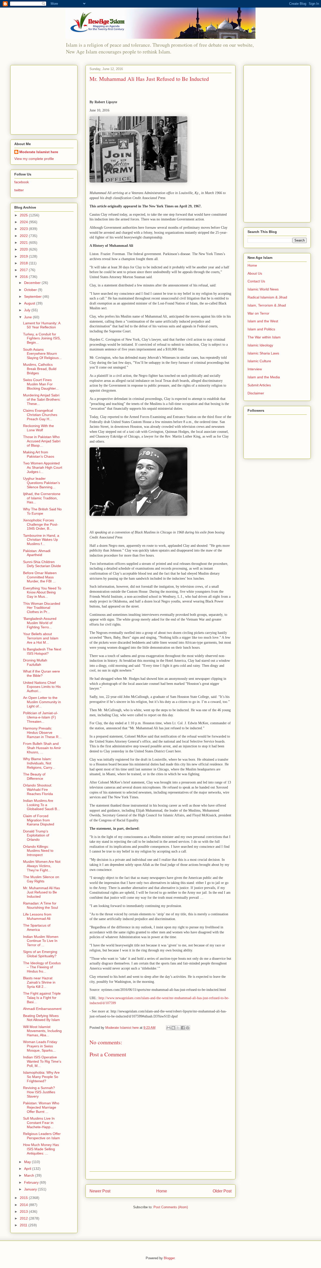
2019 (24, 256)
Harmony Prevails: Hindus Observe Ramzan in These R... (42, 732)
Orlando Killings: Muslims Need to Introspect (38, 850)
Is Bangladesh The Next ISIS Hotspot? (42, 651)
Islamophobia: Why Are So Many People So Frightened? (41, 1076)
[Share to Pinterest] (187, 1027)
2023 (24, 229)
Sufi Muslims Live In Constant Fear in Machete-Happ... (39, 1122)
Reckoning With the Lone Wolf (38, 428)
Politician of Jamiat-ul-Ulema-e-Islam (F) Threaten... (40, 717)
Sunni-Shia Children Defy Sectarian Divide (42, 564)
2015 (24, 1198)
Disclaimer (256, 393)
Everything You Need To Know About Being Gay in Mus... (42, 592)
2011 (24, 1225)
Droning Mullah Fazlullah (35, 662)
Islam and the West (263, 321)
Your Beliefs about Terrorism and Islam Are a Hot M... (40, 638)
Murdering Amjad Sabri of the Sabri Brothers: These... (42, 399)
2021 (24, 242)
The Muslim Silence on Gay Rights (41, 879)
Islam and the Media (264, 377)
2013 (24, 1212)
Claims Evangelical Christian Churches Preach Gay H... (40, 414)
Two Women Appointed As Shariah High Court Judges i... (42, 467)
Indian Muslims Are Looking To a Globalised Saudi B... (41, 805)
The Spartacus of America (36, 927)
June (28, 317)
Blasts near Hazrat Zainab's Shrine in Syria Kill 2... (39, 982)
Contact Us (256, 281)
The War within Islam (264, 337)
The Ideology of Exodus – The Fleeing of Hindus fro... (42, 967)
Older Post (222, 1191)
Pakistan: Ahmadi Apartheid (36, 553)
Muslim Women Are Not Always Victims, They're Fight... (41, 866)
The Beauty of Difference (34, 776)
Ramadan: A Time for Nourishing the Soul (40, 905)
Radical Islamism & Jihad (267, 297)
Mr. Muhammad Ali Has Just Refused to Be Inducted (41, 892)
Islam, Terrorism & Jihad (267, 305)
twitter (19, 190)
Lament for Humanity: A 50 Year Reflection (41, 325)
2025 (24, 215)
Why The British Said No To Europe (42, 511)
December (33, 283)
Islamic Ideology (260, 345)
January (31, 1189)
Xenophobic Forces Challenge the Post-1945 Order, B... (40, 524)
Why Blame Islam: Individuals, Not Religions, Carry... (39, 763)
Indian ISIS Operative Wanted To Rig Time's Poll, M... (42, 1061)
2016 (24, 277)
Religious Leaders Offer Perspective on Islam (42, 1136)
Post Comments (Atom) (170, 1207)
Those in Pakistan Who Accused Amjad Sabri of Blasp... (41, 441)
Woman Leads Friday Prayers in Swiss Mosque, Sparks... (40, 1046)
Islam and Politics (261, 329)
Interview (255, 369)
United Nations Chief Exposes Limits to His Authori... (42, 687)
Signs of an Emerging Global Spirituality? (40, 954)
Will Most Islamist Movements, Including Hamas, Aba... (42, 1031)
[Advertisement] (45, 98)
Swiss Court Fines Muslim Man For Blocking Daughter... (41, 384)
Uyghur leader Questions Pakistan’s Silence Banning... (41, 482)
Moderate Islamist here (38, 152)
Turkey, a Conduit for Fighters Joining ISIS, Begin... (42, 338)
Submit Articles (259, 385)
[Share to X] (178, 1027)
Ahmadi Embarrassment (42, 1009)
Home (161, 1191)
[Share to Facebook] (182, 1027)
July (27, 310)
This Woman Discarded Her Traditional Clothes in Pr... (41, 607)
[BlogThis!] (173, 1027)
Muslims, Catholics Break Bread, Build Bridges (39, 369)
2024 (24, 222)
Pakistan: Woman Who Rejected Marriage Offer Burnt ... (41, 1107)
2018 (24, 263)
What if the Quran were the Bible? (41, 673)
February (32, 1182)
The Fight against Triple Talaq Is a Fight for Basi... (42, 997)
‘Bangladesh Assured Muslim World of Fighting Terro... (39, 623)
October (31, 290)
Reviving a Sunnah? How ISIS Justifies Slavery (39, 1092)
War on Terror (258, 313)
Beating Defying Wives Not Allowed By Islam (41, 1018)
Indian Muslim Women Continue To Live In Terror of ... (40, 941)
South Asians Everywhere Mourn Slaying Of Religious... (42, 353)
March (29, 1175)
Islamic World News (263, 289)
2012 (24, 1218)
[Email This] (168, 1027)
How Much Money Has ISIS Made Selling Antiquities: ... (41, 1149)
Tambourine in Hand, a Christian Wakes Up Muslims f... (41, 539)
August (30, 303)
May (28, 1162)
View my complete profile (34, 159)
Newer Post (100, 1191)
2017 (24, 270)
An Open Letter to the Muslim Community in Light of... (42, 702)
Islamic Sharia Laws (263, 353)
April (28, 1169)
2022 (24, 236)
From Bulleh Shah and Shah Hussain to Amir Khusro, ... (42, 748)
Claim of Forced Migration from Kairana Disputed (38, 820)
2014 (24, 1205)
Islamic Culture (259, 361)
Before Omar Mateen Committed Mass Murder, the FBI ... (40, 577)
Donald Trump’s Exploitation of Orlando (36, 835)
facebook (21, 182)
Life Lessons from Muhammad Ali (37, 916)
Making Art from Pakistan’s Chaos (38, 454)
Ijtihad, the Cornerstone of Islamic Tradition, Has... (41, 498)
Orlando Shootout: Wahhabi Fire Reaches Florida (38, 789)
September (33, 296)
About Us (255, 273)
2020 (24, 249)
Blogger (169, 1258)
